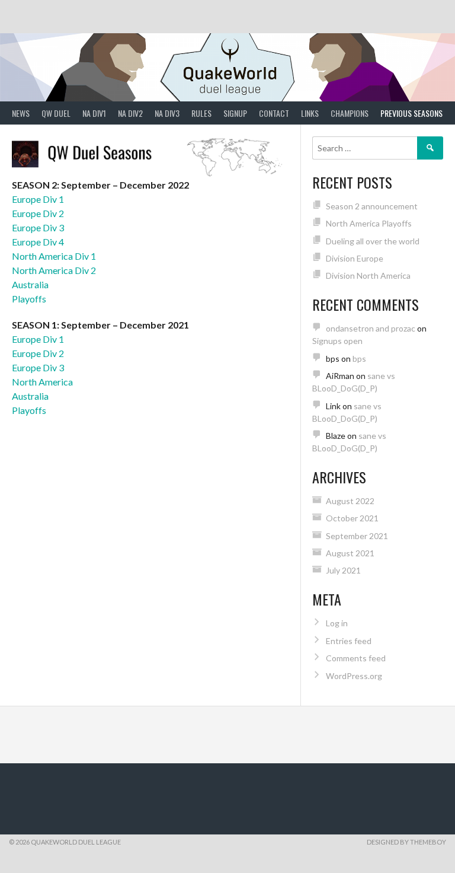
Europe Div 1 (38, 199)
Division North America (368, 275)
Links (310, 113)
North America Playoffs (369, 223)
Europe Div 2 (38, 213)
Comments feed (356, 658)
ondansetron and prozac (370, 328)
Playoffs (29, 298)
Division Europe (354, 258)
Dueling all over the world (372, 241)
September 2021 (357, 536)
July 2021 (343, 570)
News (21, 113)
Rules (201, 113)
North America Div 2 (54, 270)
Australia (30, 284)
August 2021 (350, 553)
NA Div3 (167, 113)
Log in (337, 623)
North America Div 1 (54, 256)
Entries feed (348, 641)
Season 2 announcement (372, 206)
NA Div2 (130, 113)
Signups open (337, 341)
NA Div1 (94, 113)
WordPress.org (354, 676)
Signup (235, 113)
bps (359, 358)
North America (42, 381)
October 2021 (352, 518)
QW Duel (56, 113)
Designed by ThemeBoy (406, 842)
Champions (350, 113)
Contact (274, 113)
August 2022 (350, 501)
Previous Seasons (411, 113)
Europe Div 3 (38, 227)
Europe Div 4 (38, 241)
